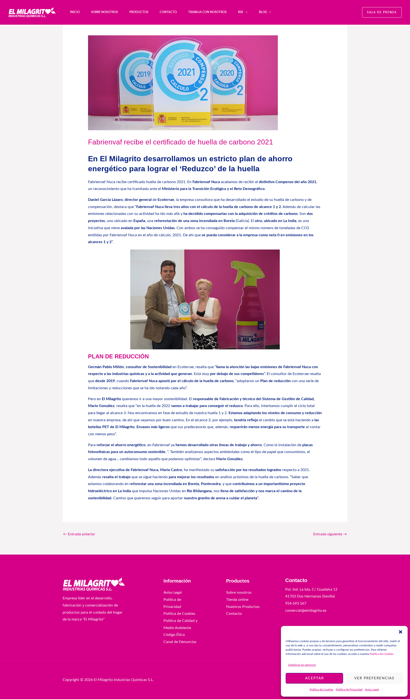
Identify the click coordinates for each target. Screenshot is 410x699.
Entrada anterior (79, 534)
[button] (400, 632)
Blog (263, 12)
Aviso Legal (372, 689)
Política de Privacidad (349, 689)
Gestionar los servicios (302, 664)
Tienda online (237, 600)
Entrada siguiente (330, 534)
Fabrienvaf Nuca (206, 182)
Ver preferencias (374, 678)
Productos (138, 12)
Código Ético (174, 635)
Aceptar (314, 678)
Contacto (168, 12)
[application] (245, 12)
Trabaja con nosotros (207, 12)
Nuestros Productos (243, 607)
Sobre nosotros (104, 12)
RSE (240, 12)
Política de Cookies (321, 689)
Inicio (75, 12)
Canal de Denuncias (179, 642)
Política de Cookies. (382, 654)
